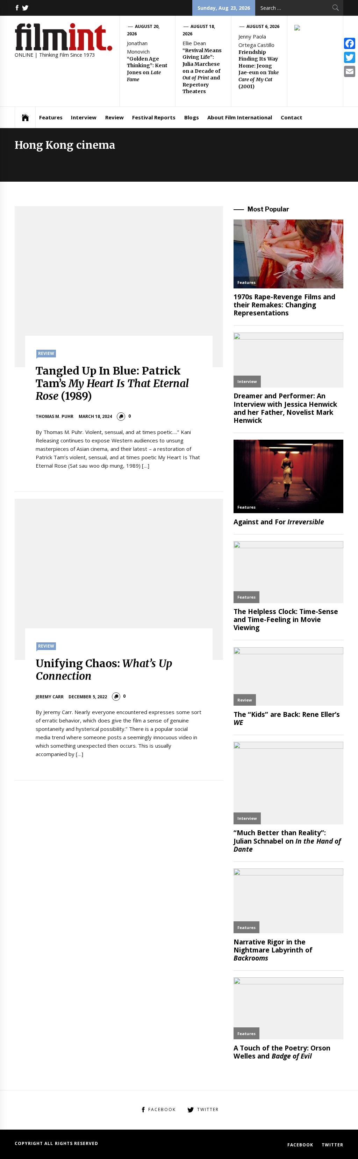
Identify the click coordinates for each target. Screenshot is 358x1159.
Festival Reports (154, 117)
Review (114, 117)
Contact (291, 117)
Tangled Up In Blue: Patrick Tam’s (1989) (112, 383)
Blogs (191, 117)
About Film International (239, 117)
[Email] (350, 71)
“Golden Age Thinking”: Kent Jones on (147, 69)
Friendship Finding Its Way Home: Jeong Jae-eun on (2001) (258, 69)
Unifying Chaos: (104, 670)
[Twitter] (350, 57)
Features (51, 117)
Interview (83, 117)
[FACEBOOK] (17, 8)
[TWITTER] (25, 8)
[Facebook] (350, 43)
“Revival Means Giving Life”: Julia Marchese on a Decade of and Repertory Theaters (202, 71)
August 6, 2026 (263, 26)
